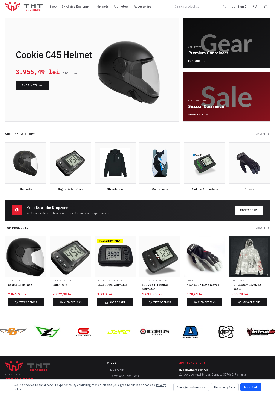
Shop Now (29, 85)
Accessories (142, 6)
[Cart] (266, 6)
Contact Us (249, 210)
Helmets (102, 6)
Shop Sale (196, 114)
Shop (53, 6)
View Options (28, 302)
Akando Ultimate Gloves (203, 285)
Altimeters (121, 6)
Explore (194, 61)
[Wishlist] (255, 6)
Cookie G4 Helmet (20, 285)
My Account (116, 370)
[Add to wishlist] (42, 243)
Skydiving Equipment (77, 6)
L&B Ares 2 (60, 285)
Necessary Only (224, 387)
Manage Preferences (191, 387)
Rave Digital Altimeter (112, 285)
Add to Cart (117, 302)
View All (261, 134)
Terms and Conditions (123, 376)
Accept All (251, 387)
